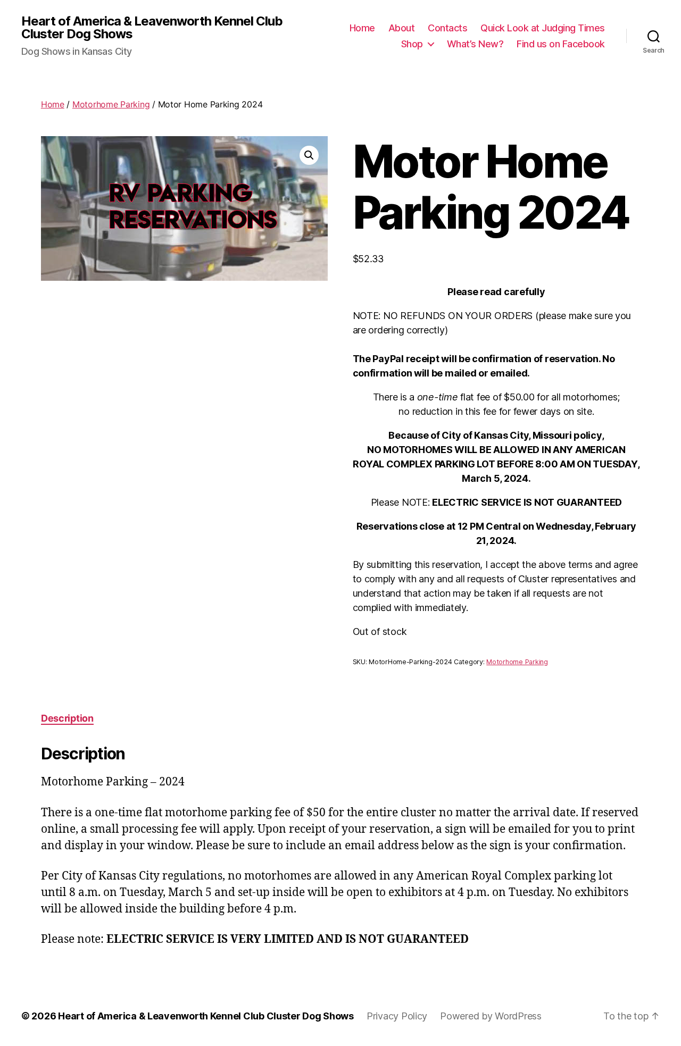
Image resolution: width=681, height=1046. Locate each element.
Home (362, 28)
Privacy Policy (397, 1016)
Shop (412, 43)
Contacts (447, 28)
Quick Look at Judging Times (542, 28)
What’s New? (475, 43)
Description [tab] (67, 718)
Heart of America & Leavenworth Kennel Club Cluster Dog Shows (152, 27)
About (401, 28)
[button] (309, 155)
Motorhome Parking (111, 104)
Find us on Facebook (561, 43)
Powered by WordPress (491, 1016)
